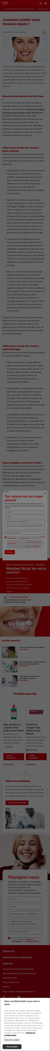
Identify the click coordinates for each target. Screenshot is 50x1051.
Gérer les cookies (12, 1040)
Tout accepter (12, 1047)
